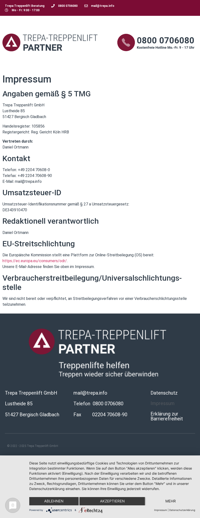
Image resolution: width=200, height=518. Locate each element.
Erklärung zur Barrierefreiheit (166, 416)
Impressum (162, 403)
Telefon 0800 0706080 (98, 404)
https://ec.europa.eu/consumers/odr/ (34, 261)
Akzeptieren (112, 501)
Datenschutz (164, 393)
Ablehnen (53, 501)
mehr (170, 501)
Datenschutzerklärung (182, 510)
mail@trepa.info (90, 393)
